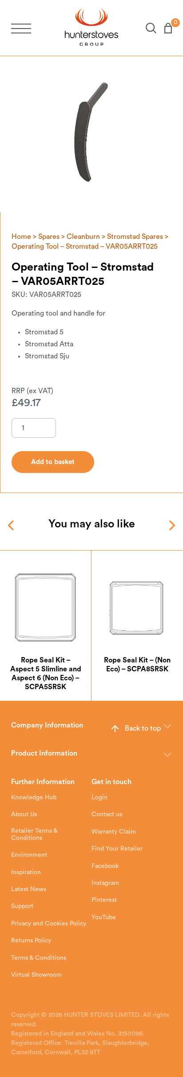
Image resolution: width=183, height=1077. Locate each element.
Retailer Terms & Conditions (34, 834)
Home (21, 236)
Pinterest (104, 900)
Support (22, 906)
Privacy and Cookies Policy (48, 924)
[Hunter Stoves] (91, 28)
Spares (49, 236)
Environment (29, 855)
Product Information (44, 753)
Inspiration (26, 872)
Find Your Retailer (117, 849)
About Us (24, 814)
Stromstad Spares (135, 236)
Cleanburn (83, 236)
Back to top (143, 728)
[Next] (171, 525)
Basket (164, 28)
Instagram (105, 883)
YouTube (104, 917)
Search (147, 28)
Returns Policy (31, 940)
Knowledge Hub (33, 797)
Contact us (107, 814)
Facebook (105, 866)
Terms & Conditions (38, 958)
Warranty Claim (114, 832)
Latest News (28, 889)
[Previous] (12, 525)
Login (99, 797)
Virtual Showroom (36, 975)
